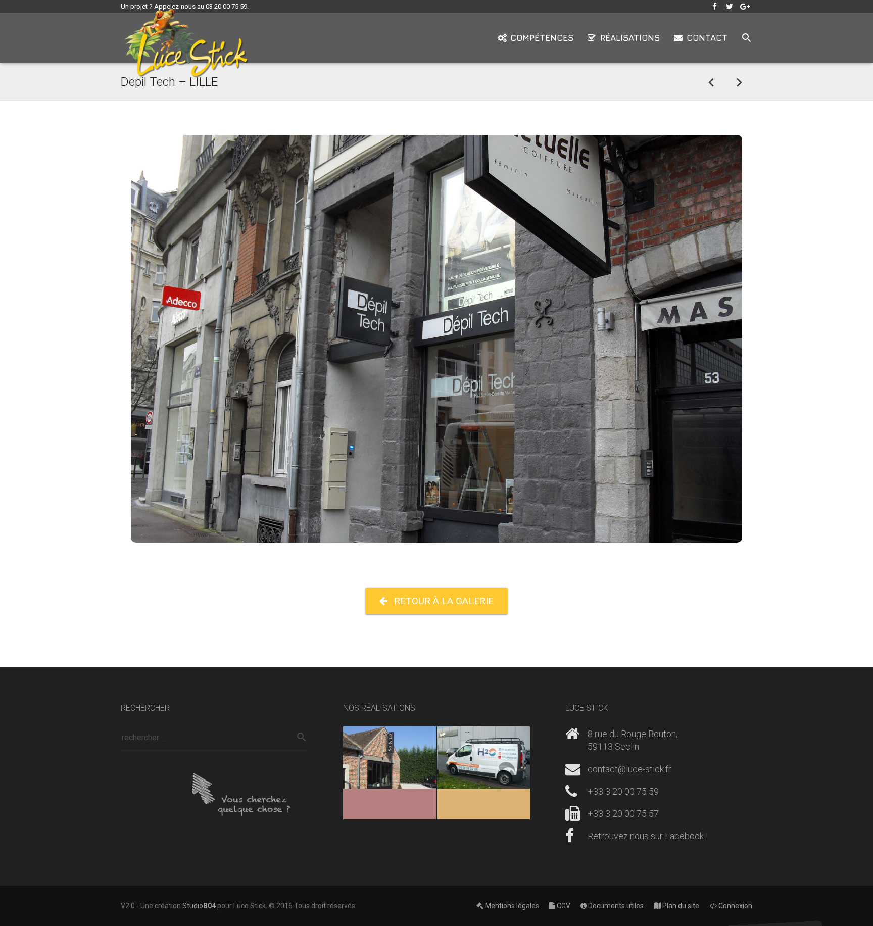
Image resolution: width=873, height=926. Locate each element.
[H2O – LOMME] (483, 772)
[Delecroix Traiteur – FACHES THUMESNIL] (738, 81)
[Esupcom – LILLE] (711, 81)
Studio (199, 906)
